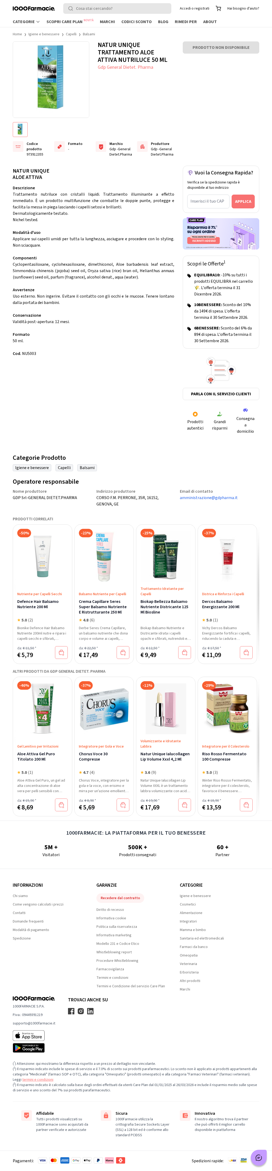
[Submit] (71, 8)
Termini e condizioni (112, 977)
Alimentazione (191, 913)
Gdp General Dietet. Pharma (125, 67)
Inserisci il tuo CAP (207, 201)
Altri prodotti (190, 981)
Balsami (89, 34)
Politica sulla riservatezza (116, 926)
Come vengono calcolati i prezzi (38, 904)
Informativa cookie (111, 918)
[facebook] (71, 1011)
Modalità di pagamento (31, 930)
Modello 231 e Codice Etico (117, 943)
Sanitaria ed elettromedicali (202, 938)
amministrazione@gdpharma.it (209, 498)
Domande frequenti (28, 921)
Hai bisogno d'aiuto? (243, 8)
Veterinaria (188, 964)
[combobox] (117, 8)
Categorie (24, 22)
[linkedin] (90, 1011)
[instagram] (81, 1011)
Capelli (71, 34)
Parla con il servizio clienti (221, 394)
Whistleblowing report (114, 952)
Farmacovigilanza (110, 969)
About (210, 22)
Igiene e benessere (44, 34)
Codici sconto (136, 22)
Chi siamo (20, 896)
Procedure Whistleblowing (117, 960)
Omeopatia (189, 955)
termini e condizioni (37, 1079)
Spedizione (22, 938)
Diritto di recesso (110, 909)
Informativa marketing (113, 935)
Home (17, 34)
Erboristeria (189, 972)
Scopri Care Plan (70, 21)
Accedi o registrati (194, 8)
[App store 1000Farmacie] (34, 1035)
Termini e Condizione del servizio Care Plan (130, 986)
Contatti (19, 913)
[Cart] (218, 8)
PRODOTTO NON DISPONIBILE (221, 47)
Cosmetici (188, 904)
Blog (163, 22)
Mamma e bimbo (193, 930)
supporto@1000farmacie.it (34, 1023)
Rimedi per (186, 22)
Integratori (188, 921)
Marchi (107, 22)
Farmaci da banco (194, 947)
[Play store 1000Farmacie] (34, 1048)
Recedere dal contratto (120, 898)
